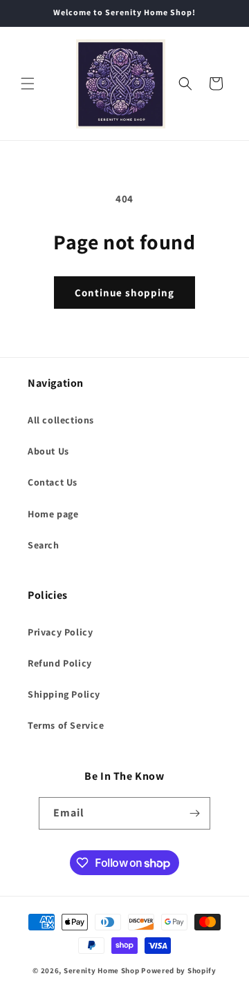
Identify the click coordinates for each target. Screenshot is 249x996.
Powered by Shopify (178, 970)
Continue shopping (124, 292)
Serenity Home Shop (102, 970)
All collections (61, 420)
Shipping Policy (64, 694)
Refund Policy (60, 663)
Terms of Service (66, 725)
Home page (53, 514)
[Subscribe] (194, 813)
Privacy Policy (60, 632)
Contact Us (52, 482)
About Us (48, 451)
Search (43, 545)
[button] (27, 83)
